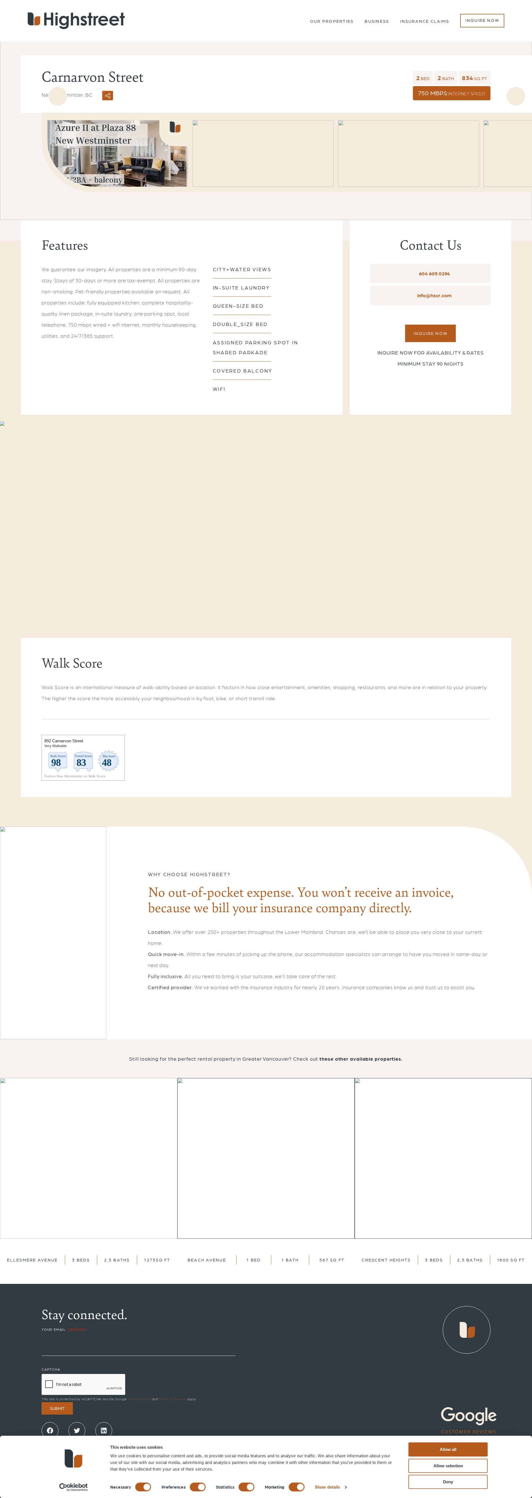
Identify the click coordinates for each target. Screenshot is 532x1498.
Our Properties (332, 21)
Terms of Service (172, 1399)
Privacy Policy (139, 1399)
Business (377, 21)
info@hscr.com (434, 295)
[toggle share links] (107, 95)
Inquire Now (482, 20)
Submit (57, 1408)
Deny (448, 1481)
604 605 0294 (434, 273)
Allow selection (448, 1465)
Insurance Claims (424, 21)
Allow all (448, 1449)
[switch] (198, 1486)
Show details (327, 1487)
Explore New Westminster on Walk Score (74, 776)
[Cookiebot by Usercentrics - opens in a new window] (73, 1487)
